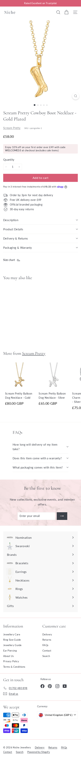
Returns (46, 639)
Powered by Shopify (38, 751)
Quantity (9, 159)
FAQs (45, 645)
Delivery (47, 634)
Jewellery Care (11, 634)
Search (46, 656)
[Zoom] (75, 96)
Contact (46, 650)
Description (10, 220)
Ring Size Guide (12, 639)
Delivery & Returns (15, 238)
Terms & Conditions (14, 666)
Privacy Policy (11, 661)
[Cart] (66, 12)
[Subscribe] (62, 516)
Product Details (13, 229)
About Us (8, 656)
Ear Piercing (10, 650)
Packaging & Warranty (17, 247)
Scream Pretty (12, 128)
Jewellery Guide (12, 645)
